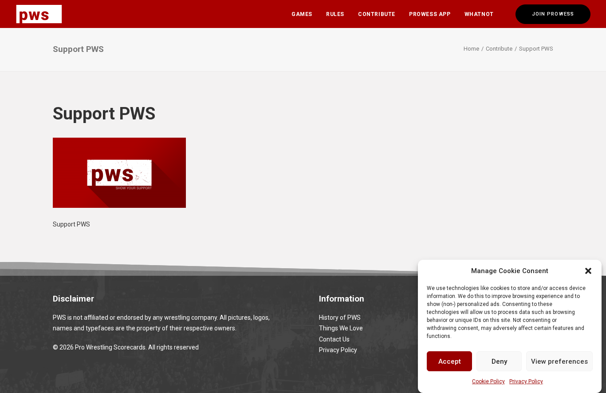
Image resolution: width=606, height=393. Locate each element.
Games (301, 14)
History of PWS (340, 317)
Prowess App (430, 14)
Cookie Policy (488, 381)
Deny (499, 361)
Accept (449, 361)
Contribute (376, 14)
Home (471, 48)
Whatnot (479, 14)
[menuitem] (302, 14)
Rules (335, 14)
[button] (588, 270)
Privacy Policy (526, 381)
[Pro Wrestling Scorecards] (39, 14)
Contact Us (334, 339)
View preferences (559, 361)
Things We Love (341, 328)
